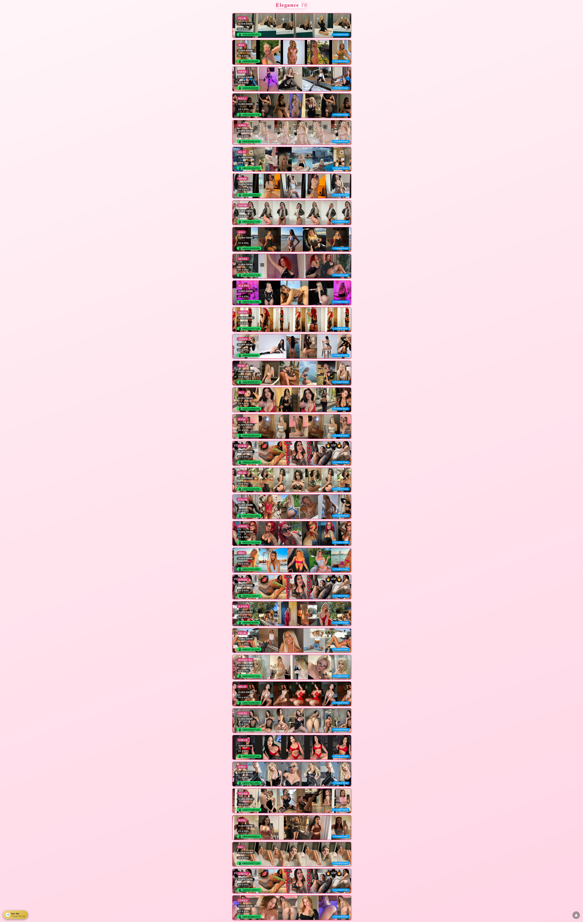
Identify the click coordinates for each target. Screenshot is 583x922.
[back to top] (576, 915)
